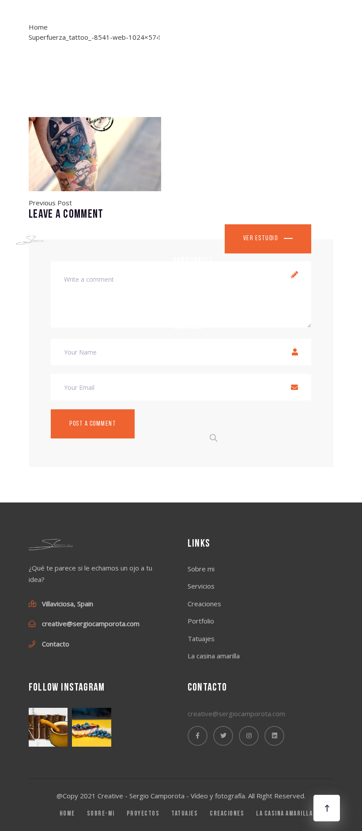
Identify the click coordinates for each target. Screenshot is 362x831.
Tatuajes (201, 638)
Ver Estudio (261, 238)
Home (166, 38)
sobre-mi (101, 814)
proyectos (143, 814)
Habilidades (193, 260)
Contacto (189, 382)
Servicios (201, 586)
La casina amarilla (189, 321)
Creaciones (204, 603)
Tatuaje (186, 205)
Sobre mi (187, 94)
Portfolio (190, 149)
